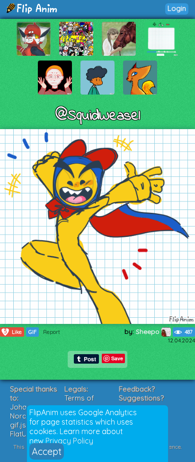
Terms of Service (79, 402)
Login (177, 8)
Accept (47, 451)
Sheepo (148, 331)
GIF (32, 332)
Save (117, 358)
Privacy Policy (69, 440)
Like (13, 331)
